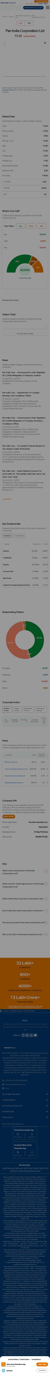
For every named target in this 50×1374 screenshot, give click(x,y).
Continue (42, 1370)
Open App (42, 1364)
